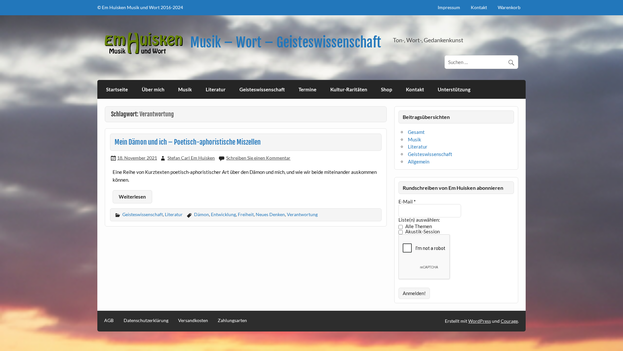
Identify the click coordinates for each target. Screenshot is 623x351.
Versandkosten (193, 320)
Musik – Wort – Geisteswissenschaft (285, 42)
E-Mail (407, 201)
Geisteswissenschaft (262, 89)
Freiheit (246, 214)
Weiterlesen (132, 197)
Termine (307, 89)
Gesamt (416, 132)
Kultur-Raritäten (348, 89)
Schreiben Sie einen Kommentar (258, 158)
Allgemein (418, 161)
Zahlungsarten (232, 320)
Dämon (201, 214)
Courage (509, 321)
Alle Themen (418, 226)
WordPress (479, 321)
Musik (185, 89)
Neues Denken (270, 214)
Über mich (153, 89)
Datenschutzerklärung (146, 320)
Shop (386, 89)
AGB (109, 320)
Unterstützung (454, 89)
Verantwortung (302, 214)
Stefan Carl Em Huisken (191, 158)
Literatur (216, 89)
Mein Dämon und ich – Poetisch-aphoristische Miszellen (188, 142)
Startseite (117, 89)
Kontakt (479, 7)
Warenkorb (509, 7)
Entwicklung (223, 214)
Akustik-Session (422, 231)
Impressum (449, 7)
